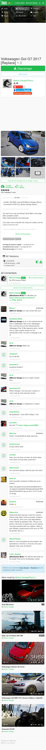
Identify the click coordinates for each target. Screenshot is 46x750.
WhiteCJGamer (15, 539)
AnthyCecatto (14, 444)
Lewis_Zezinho (15, 554)
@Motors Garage (15, 311)
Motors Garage (15, 277)
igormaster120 (14, 388)
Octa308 (12, 455)
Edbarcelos (13, 512)
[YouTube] (14, 83)
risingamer (13, 354)
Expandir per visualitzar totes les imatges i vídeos (23, 181)
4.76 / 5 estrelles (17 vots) (8, 192)
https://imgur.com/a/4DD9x (29, 425)
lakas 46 (12, 478)
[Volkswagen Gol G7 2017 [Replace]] (23, 143)
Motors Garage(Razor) (23, 80)
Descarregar (24, 68)
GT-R (11, 343)
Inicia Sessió (24, 568)
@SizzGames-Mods (16, 295)
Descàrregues (10, 187)
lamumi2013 (13, 364)
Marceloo (12, 433)
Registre (34, 568)
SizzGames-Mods (15, 319)
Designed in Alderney (8, 740)
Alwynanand (14, 468)
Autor (23, 278)
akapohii (12, 501)
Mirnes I (12, 308)
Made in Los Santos (8, 743)
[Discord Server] (17, 83)
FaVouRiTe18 (14, 412)
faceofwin (13, 422)
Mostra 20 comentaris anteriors (23, 288)
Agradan (21, 187)
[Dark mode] (39, 3)
